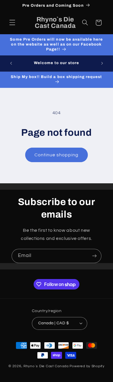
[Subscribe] (94, 256)
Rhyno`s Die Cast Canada (46, 366)
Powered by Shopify (87, 366)
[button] (12, 22)
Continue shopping (56, 155)
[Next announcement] (102, 63)
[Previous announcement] (11, 63)
